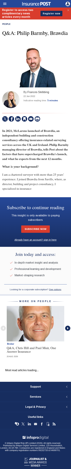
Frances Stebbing (38, 92)
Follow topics (17, 424)
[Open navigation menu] (3, 4)
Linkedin (29, 424)
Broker (10, 344)
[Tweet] (5, 119)
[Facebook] (11, 119)
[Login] (67, 4)
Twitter (23, 424)
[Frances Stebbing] (10, 99)
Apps (48, 424)
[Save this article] (24, 119)
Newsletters (35, 424)
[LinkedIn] (18, 119)
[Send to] (31, 119)
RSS (54, 424)
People (6, 24)
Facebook (42, 424)
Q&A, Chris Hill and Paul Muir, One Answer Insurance (31, 349)
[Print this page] (37, 119)
